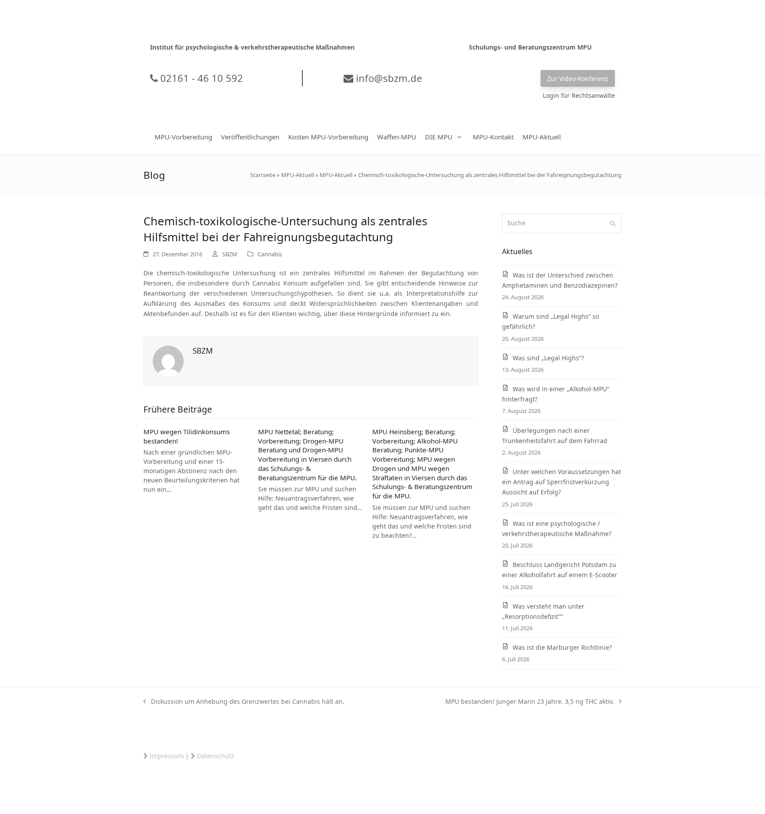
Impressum (167, 756)
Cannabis (270, 254)
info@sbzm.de (387, 78)
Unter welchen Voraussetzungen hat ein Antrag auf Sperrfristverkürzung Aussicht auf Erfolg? (561, 481)
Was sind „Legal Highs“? (548, 358)
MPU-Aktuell (297, 175)
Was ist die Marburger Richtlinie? (562, 647)
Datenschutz (215, 756)
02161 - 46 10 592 (200, 78)
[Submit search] (612, 223)
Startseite (262, 175)
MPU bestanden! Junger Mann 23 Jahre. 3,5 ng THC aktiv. (529, 701)
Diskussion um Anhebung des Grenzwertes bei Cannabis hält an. (243, 701)
